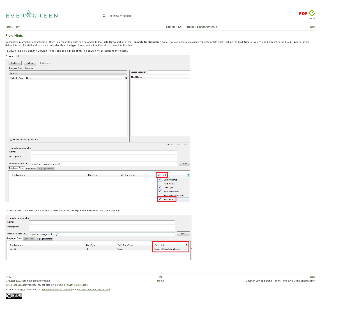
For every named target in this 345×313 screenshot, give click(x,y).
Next (312, 26)
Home (9, 26)
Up (160, 276)
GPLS (22, 290)
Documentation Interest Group (73, 285)
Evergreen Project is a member (57, 290)
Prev (17, 26)
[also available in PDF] (303, 22)
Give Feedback (13, 285)
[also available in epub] (312, 22)
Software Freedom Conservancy (94, 290)
